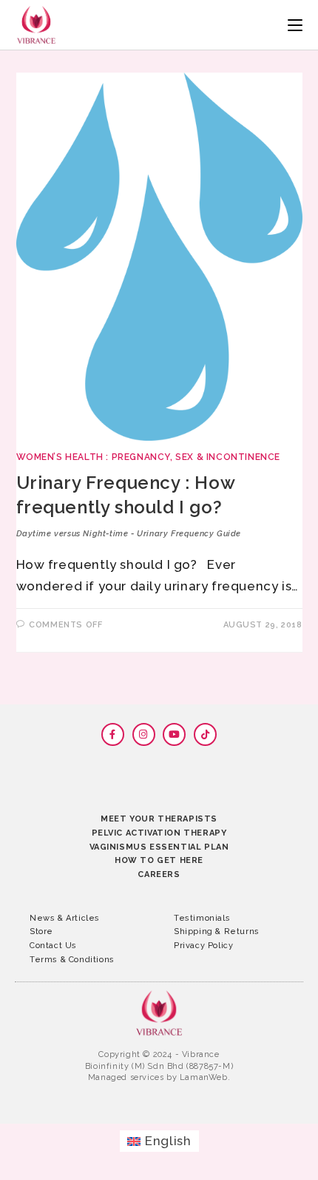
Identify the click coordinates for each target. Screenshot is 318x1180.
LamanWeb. (205, 1077)
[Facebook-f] (112, 734)
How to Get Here (159, 860)
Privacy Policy (203, 945)
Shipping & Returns (217, 931)
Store (41, 931)
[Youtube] (174, 734)
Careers (159, 874)
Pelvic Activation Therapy (159, 833)
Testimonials (202, 918)
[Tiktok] (205, 734)
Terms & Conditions (72, 959)
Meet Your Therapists (159, 819)
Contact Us (53, 945)
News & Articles (65, 918)
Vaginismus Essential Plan (159, 847)
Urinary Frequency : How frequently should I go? (129, 505)
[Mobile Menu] (295, 25)
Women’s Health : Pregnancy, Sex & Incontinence (148, 457)
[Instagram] (143, 734)
